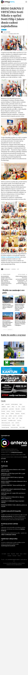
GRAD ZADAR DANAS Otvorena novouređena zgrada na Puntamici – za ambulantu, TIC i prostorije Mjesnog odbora (21, 281)
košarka (3, 413)
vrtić (18, 269)
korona (13, 411)
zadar (18, 425)
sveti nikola (13, 269)
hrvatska (23, 408)
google (23, 406)
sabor (13, 418)
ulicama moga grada (6, 422)
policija (10, 415)
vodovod (17, 422)
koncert (8, 411)
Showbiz (14, 555)
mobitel (12, 413)
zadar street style (14, 427)
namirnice (17, 413)
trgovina (19, 420)
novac (3, 415)
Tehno (19, 555)
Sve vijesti (4, 553)
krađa (8, 413)
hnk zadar (17, 408)
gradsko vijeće (5, 408)
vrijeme (13, 425)
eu (16, 406)
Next (25, 43)
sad (17, 418)
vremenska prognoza (6, 425)
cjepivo (8, 406)
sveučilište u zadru (12, 420)
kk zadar (3, 411)
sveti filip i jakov (7, 269)
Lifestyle (9, 555)
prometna (20, 415)
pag (6, 415)
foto (19, 406)
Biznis (25, 553)
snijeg (21, 418)
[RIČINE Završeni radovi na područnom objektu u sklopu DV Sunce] (7, 299)
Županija (13, 553)
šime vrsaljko (22, 427)
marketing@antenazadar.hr (8, 545)
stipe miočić (4, 420)
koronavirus (18, 411)
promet (14, 415)
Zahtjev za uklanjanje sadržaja (10, 257)
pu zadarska (4, 418)
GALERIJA (4, 29)
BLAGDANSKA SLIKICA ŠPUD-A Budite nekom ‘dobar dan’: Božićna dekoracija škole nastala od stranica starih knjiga (6, 281)
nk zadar (23, 413)
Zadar (8, 553)
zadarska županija (5, 427)
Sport (21, 553)
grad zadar (11, 408)
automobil (7, 404)
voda (13, 422)
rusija (9, 418)
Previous (3, 43)
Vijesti (17, 553)
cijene (20, 404)
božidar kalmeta (14, 404)
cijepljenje (4, 406)
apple (3, 404)
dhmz (13, 406)
